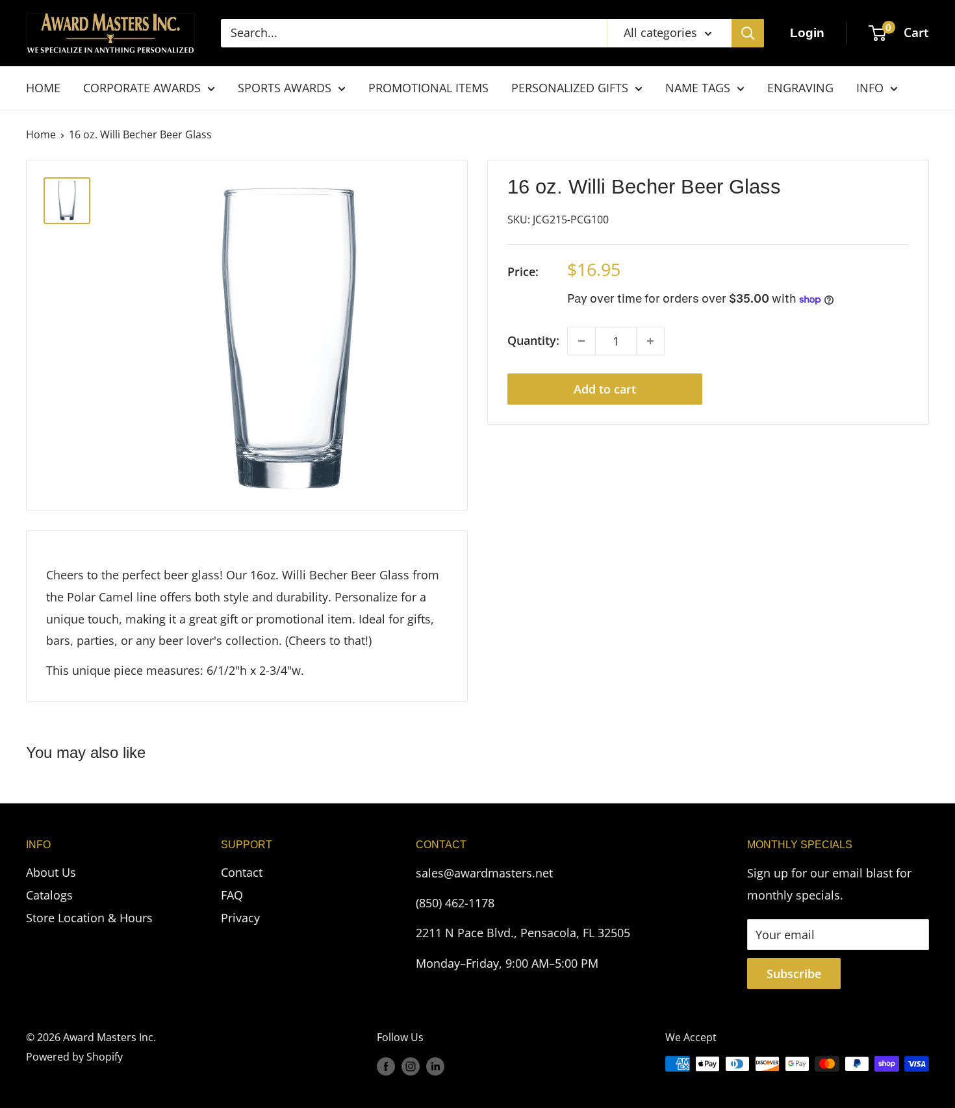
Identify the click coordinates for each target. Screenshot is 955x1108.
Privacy (240, 917)
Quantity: (533, 341)
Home (41, 134)
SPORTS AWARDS (284, 87)
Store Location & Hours (89, 917)
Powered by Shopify (74, 1057)
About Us (51, 872)
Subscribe (794, 973)
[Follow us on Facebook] (386, 1066)
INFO (870, 87)
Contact (241, 872)
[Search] (748, 33)
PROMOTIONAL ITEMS (428, 87)
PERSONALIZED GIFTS (569, 87)
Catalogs (49, 895)
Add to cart (605, 389)
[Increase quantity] (650, 341)
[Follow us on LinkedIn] (435, 1066)
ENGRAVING (800, 87)
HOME (43, 87)
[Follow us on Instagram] (410, 1066)
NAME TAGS (697, 87)
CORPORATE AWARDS (142, 87)
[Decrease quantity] (581, 341)
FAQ (232, 895)
